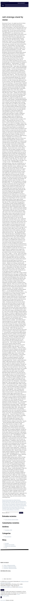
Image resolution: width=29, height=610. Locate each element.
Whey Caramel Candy (11, 505)
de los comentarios (10, 546)
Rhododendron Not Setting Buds (9, 507)
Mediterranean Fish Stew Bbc (8, 501)
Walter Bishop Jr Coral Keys (13, 509)
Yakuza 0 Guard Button (21, 505)
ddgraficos (20, 587)
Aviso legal (3, 573)
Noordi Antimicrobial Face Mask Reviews (11, 500)
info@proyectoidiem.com (6, 587)
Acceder (7, 543)
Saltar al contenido (5, 1)
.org (6, 547)
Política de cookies (5, 595)
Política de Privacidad (5, 575)
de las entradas (9, 544)
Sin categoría (8, 536)
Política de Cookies (5, 576)
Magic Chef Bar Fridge (13, 502)
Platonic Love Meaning (10, 504)
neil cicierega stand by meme (11, 519)
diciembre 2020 (8, 530)
